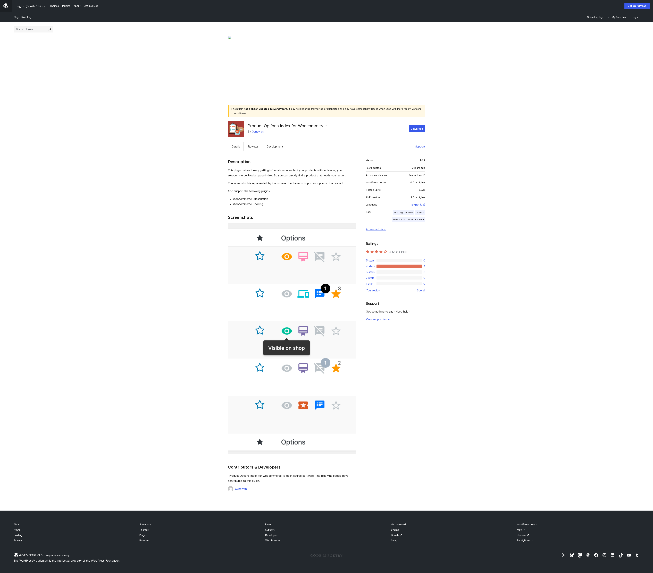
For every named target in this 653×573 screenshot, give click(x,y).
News (17, 529)
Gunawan (258, 131)
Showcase (145, 524)
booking (398, 212)
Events (395, 529)
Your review (373, 290)
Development (274, 146)
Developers (272, 535)
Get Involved (398, 524)
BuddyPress (525, 540)
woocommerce (416, 219)
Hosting (18, 535)
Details (235, 146)
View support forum (378, 319)
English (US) (418, 204)
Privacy (18, 540)
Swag (395, 540)
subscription (399, 219)
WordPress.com (527, 524)
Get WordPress (637, 5)
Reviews (253, 146)
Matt (521, 529)
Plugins (143, 535)
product (420, 212)
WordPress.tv (274, 540)
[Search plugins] (49, 29)
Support (420, 146)
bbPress (523, 535)
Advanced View (376, 229)
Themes (144, 529)
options (409, 212)
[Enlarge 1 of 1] (351, 228)
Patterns (144, 540)
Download (417, 128)
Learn (268, 524)
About (17, 524)
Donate (396, 535)
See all (421, 290)
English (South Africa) (57, 555)
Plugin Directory (23, 17)
